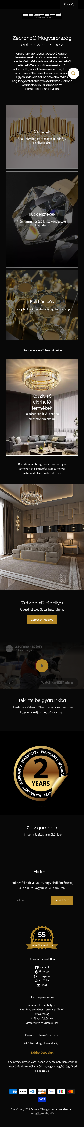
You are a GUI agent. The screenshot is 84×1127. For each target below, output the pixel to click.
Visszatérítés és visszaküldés (42, 1028)
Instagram (43, 981)
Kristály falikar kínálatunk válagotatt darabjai (42, 309)
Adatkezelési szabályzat (42, 1010)
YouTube (43, 986)
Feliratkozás (62, 905)
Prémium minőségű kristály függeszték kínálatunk (42, 223)
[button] (73, 73)
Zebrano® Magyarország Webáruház (51, 1114)
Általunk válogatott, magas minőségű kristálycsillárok (42, 141)
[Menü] (8, 16)
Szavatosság (42, 1019)
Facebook (44, 972)
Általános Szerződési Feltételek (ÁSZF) (42, 1015)
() (69, 4)
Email (43, 990)
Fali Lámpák (42, 302)
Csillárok (42, 131)
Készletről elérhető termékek (42, 402)
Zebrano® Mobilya (42, 619)
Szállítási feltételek (42, 1024)
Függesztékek (42, 214)
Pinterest (43, 977)
